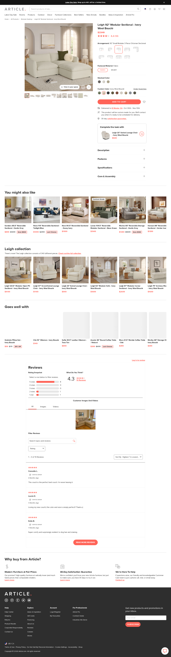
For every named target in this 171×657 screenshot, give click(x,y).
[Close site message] (164, 2)
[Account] (155, 9)
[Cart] (164, 9)
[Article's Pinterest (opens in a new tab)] (12, 600)
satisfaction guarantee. (117, 119)
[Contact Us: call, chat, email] (150, 9)
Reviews (30, 628)
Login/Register (55, 612)
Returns (7, 620)
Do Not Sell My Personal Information (40, 647)
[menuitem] (10, 15)
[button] (150, 9)
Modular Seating (26, 19)
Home (6, 19)
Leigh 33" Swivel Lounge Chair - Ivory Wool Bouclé (125, 134)
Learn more (9, 580)
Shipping (8, 616)
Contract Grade (78, 616)
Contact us (120, 580)
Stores (29, 636)
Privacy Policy (21, 647)
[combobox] (145, 9)
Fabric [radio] (103, 70)
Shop (80, 647)
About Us (30, 624)
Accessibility (72, 647)
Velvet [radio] (114, 70)
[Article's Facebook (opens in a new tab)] (17, 600)
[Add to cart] (141, 134)
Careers (30, 632)
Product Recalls (10, 624)
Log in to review (138, 360)
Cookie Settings (61, 647)
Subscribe (133, 624)
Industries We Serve (80, 620)
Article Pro (76, 612)
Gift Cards (31, 616)
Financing (30, 620)
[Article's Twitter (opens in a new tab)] (23, 600)
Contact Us (9, 632)
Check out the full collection (69, 253)
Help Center (9, 612)
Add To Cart (119, 102)
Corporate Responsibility (14, 628)
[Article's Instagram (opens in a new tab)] (6, 600)
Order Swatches (139, 89)
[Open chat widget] (165, 651)
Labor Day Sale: (71, 2)
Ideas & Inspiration (34, 612)
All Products (15, 19)
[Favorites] (159, 9)
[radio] (101, 49)
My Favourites (55, 616)
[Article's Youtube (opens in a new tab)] (29, 600)
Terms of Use (9, 647)
